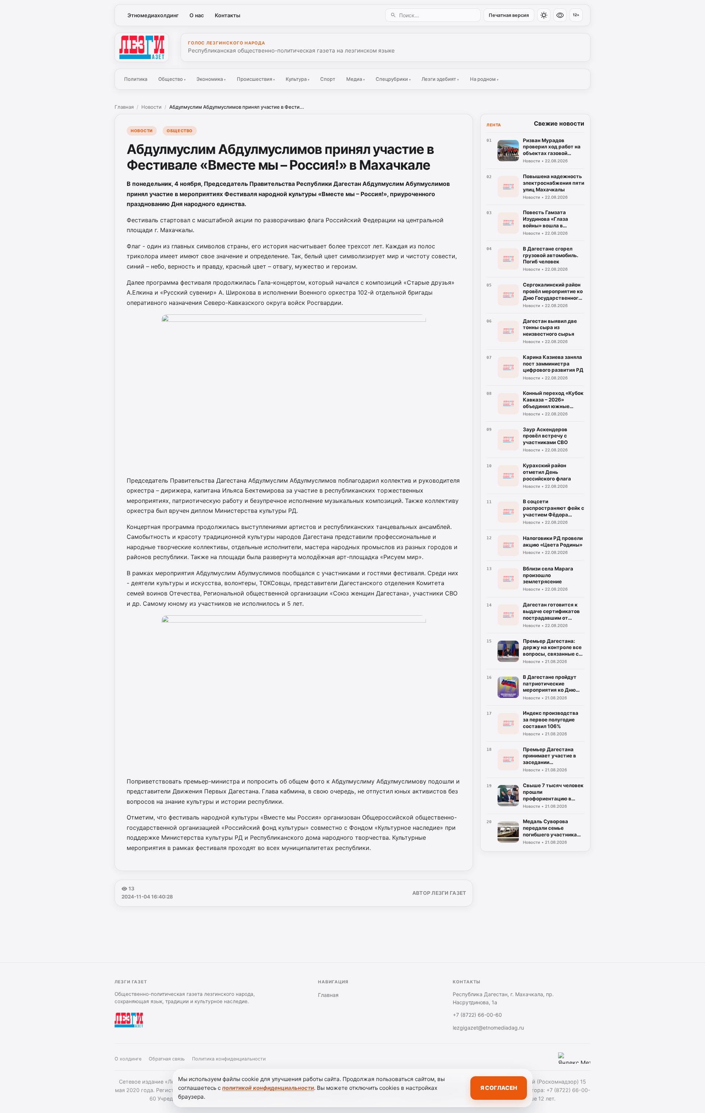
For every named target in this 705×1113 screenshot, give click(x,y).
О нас (196, 15)
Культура (298, 79)
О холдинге (128, 1059)
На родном (484, 79)
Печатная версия (509, 15)
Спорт (327, 79)
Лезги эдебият (440, 79)
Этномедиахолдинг (153, 15)
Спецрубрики (393, 79)
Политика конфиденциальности (229, 1059)
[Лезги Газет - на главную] (142, 47)
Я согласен (498, 1087)
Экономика (211, 79)
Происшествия (256, 79)
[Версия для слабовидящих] (560, 15)
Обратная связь (167, 1059)
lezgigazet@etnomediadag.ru (488, 1027)
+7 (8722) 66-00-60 (477, 1015)
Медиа (355, 79)
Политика (135, 79)
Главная (124, 107)
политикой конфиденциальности (268, 1087)
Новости (151, 107)
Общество (172, 79)
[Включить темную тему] (543, 15)
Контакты (227, 15)
